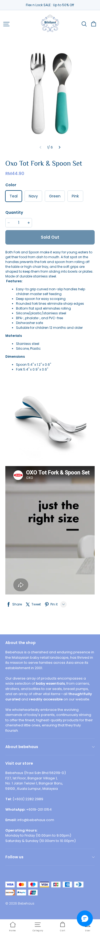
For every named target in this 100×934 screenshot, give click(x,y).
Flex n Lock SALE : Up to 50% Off (50, 5)
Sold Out (50, 237)
